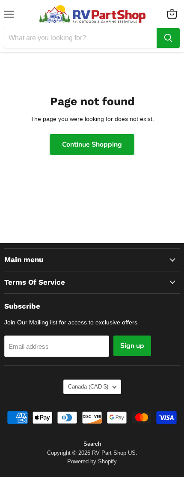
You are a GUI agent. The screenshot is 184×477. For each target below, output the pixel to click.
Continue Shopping (92, 144)
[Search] (168, 38)
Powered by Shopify (92, 461)
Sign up (132, 345)
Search (92, 444)
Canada (88, 386)
